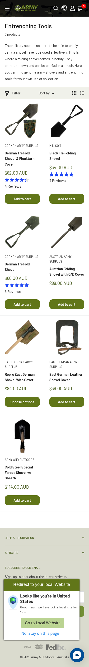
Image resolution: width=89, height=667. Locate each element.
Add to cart (22, 199)
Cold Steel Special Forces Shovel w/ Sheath (19, 472)
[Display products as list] (82, 93)
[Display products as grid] (74, 93)
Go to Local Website (43, 622)
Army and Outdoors (19, 460)
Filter (16, 93)
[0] (80, 8)
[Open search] (56, 8)
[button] (77, 655)
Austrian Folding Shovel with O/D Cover (66, 271)
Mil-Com (55, 146)
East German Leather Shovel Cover (66, 377)
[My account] (72, 8)
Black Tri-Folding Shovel (62, 156)
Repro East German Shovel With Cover (20, 377)
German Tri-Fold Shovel (17, 267)
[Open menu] (7, 8)
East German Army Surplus (19, 364)
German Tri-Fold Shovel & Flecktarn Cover (19, 158)
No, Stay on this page (40, 633)
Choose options (22, 402)
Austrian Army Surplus (60, 259)
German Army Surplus (21, 146)
